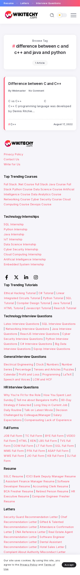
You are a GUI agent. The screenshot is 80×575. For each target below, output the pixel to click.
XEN (33, 441)
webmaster (19, 90)
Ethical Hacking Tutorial (20, 293)
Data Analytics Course (46, 194)
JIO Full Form (36, 456)
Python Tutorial (53, 298)
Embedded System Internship (24, 264)
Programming (51, 374)
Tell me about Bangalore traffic (37, 400)
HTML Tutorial (13, 308)
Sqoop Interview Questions (51, 349)
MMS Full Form (14, 451)
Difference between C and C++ (34, 83)
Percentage (23, 369)
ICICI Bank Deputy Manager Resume (51, 476)
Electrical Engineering (18, 364)
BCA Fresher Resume (18, 491)
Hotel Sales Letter (52, 547)
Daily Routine (13, 410)
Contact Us (11, 159)
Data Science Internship (20, 244)
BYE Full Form (54, 436)
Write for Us (12, 164)
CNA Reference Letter (30, 532)
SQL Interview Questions (59, 324)
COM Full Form (23, 446)
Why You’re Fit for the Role (22, 395)
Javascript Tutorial (38, 308)
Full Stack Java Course (50, 184)
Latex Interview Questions (21, 324)
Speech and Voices (17, 379)
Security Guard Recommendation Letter (31, 517)
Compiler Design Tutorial (33, 303)
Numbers (53, 364)
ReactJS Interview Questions (40, 334)
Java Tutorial (61, 303)
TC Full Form (33, 436)
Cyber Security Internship (21, 249)
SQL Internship (14, 224)
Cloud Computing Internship (22, 254)
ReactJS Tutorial (65, 308)
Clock (40, 364)
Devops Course (41, 204)
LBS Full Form (48, 441)
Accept (69, 564)
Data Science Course (47, 189)
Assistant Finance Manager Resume (30, 481)
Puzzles (68, 369)
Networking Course (17, 199)
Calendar (10, 374)
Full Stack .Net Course (19, 184)
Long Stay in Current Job (51, 405)
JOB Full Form (13, 436)
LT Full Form (44, 446)
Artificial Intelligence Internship (25, 259)
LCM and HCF (42, 379)
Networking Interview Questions (27, 329)
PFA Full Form (36, 451)
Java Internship (14, 234)
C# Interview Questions (36, 344)
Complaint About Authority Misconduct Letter (35, 552)
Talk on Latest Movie (38, 410)
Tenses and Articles (47, 369)
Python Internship (16, 229)
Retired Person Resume (52, 491)
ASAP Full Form (58, 451)
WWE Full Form (14, 456)
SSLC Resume (13, 476)
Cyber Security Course (46, 199)
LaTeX (67, 374)
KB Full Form (55, 456)
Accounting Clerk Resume (50, 486)
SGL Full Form (64, 446)
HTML (23, 441)
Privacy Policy (13, 154)
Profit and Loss (29, 374)
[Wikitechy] (21, 15)
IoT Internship (13, 239)
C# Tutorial (46, 293)
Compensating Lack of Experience (48, 420)
